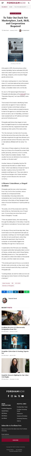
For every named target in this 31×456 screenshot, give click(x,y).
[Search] (28, 3)
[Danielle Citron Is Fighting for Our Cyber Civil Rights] (15, 365)
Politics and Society (15, 13)
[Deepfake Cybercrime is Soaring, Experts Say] (15, 341)
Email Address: (5, 434)
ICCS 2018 (17, 283)
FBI (12, 283)
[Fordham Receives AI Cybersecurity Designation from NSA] (15, 318)
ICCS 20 (22, 94)
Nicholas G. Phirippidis (8, 285)
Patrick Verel (26, 30)
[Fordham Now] (16, 2)
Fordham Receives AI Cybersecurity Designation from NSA (13, 328)
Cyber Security (6, 283)
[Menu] (3, 3)
